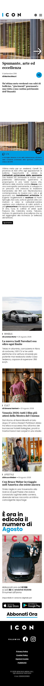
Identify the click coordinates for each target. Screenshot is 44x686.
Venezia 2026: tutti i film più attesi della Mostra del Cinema (20, 414)
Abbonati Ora (22, 614)
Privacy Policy (22, 651)
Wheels (8, 333)
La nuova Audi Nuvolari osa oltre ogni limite (19, 343)
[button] (37, 51)
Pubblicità (22, 663)
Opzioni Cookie (22, 659)
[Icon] (11, 16)
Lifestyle (9, 474)
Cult (7, 405)
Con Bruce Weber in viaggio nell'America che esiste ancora (21, 483)
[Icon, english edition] (35, 16)
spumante (7, 223)
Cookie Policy (22, 655)
